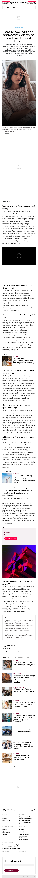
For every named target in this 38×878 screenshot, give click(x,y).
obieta (14, 8)
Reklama (4, 829)
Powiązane (5, 657)
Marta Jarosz (6, 201)
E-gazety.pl (22, 831)
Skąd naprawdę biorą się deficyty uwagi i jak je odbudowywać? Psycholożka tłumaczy (24, 479)
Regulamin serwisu (24, 820)
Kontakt (4, 818)
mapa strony (5, 851)
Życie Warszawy (23, 839)
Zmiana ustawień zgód (25, 818)
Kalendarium (22, 851)
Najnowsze (21, 657)
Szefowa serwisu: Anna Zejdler (11, 845)
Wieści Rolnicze (23, 838)
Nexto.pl (21, 832)
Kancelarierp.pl (23, 836)
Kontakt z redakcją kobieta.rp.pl (11, 848)
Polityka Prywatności (25, 817)
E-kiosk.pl (21, 829)
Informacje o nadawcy (25, 822)
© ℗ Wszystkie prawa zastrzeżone (12, 647)
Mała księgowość (24, 834)
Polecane (13, 657)
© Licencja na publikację (9, 645)
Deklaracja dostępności (25, 824)
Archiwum (5, 834)
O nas (4, 817)
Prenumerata (6, 832)
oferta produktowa (7, 854)
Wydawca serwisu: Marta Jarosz (11, 846)
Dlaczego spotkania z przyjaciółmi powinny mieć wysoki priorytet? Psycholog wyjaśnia (23, 361)
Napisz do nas (6, 820)
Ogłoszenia (5, 831)
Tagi (27, 657)
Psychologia (19, 27)
